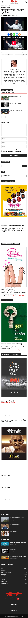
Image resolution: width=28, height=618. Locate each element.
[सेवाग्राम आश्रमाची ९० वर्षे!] (5, 98)
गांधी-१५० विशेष (7, 5)
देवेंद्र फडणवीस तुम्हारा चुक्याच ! (15, 524)
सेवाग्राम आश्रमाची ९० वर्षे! (15, 96)
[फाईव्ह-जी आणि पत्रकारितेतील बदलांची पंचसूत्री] (5, 543)
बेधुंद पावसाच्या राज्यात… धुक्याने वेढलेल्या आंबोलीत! (17, 518)
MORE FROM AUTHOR (8, 92)
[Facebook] (8, 34)
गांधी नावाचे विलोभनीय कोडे (15, 103)
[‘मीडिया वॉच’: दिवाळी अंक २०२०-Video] (5, 111)
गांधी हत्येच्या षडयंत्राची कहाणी (21, 55)
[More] (19, 34)
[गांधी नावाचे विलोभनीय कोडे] (5, 104)
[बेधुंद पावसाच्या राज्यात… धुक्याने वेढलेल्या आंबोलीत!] (5, 519)
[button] (2, 2)
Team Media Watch (7, 15)
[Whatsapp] (14, 34)
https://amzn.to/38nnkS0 (16, 295)
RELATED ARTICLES (7, 90)
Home (2, 5)
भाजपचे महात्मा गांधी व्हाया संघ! (7, 55)
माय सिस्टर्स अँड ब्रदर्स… (14, 550)
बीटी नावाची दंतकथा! (13, 531)
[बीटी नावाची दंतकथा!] (5, 533)
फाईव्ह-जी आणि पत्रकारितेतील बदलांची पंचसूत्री (18, 543)
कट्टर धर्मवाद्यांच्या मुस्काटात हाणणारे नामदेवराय (18, 556)
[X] (11, 34)
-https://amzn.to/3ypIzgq (15, 350)
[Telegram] (17, 34)
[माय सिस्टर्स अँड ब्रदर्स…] (5, 551)
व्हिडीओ (8, 7)
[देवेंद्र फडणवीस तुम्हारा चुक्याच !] (5, 526)
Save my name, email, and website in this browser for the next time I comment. (13, 151)
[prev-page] (2, 117)
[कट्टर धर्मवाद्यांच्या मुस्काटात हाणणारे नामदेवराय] (5, 558)
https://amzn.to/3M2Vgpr (8, 403)
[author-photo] (14, 67)
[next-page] (5, 117)
